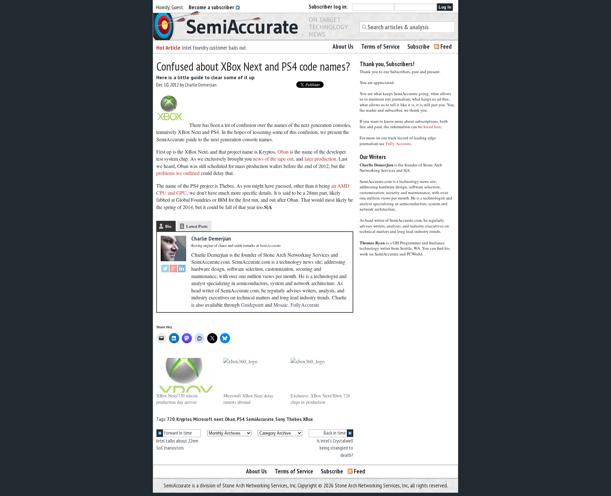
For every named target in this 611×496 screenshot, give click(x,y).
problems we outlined (178, 173)
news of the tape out (273, 158)
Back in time (335, 433)
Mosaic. (281, 304)
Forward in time (177, 433)
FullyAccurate (305, 304)
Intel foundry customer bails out (214, 47)
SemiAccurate (260, 419)
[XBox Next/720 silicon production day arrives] (186, 375)
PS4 (240, 419)
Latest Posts (196, 226)
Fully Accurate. (399, 143)
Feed (446, 46)
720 (171, 419)
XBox (308, 419)
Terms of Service (380, 46)
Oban (283, 151)
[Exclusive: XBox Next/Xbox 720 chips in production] (321, 375)
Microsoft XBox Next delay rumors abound (248, 399)
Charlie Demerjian (201, 84)
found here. (432, 126)
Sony (280, 419)
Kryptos (184, 419)
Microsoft (202, 419)
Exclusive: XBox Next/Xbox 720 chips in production (320, 399)
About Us (343, 46)
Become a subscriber (212, 7)
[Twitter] (165, 269)
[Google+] (173, 269)
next (218, 419)
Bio (168, 226)
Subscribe (418, 46)
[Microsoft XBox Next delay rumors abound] (253, 375)
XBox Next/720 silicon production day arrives (177, 399)
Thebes (293, 419)
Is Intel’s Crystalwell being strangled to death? (335, 447)
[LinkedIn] (182, 269)
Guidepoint (252, 304)
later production (319, 158)
